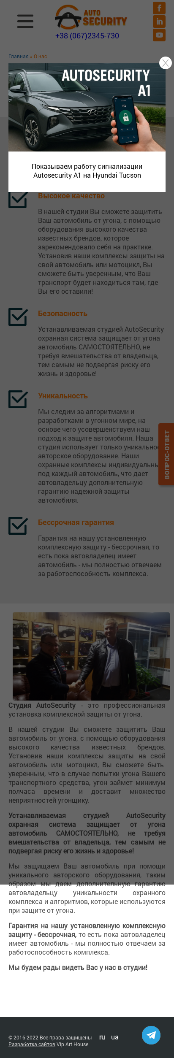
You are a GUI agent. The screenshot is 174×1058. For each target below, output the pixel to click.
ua (115, 1036)
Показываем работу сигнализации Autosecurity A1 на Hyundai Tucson (87, 170)
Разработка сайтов (31, 1044)
